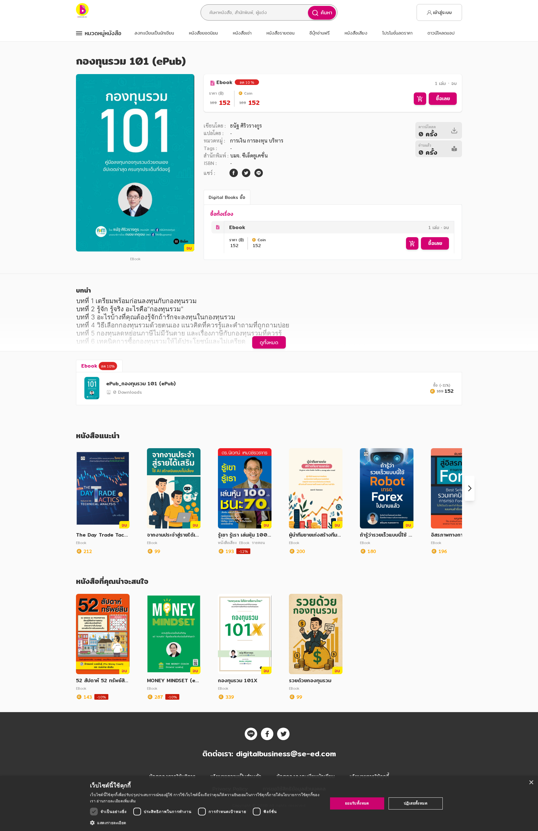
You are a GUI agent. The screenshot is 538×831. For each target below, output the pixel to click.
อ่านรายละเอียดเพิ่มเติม (116, 801)
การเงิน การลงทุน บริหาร (256, 140)
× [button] (531, 782)
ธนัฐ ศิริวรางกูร (246, 125)
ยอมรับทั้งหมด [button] (357, 803)
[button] (205, 822)
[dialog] (269, 803)
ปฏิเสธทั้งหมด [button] (415, 803)
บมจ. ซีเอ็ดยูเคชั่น (249, 155)
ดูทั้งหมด (269, 342)
